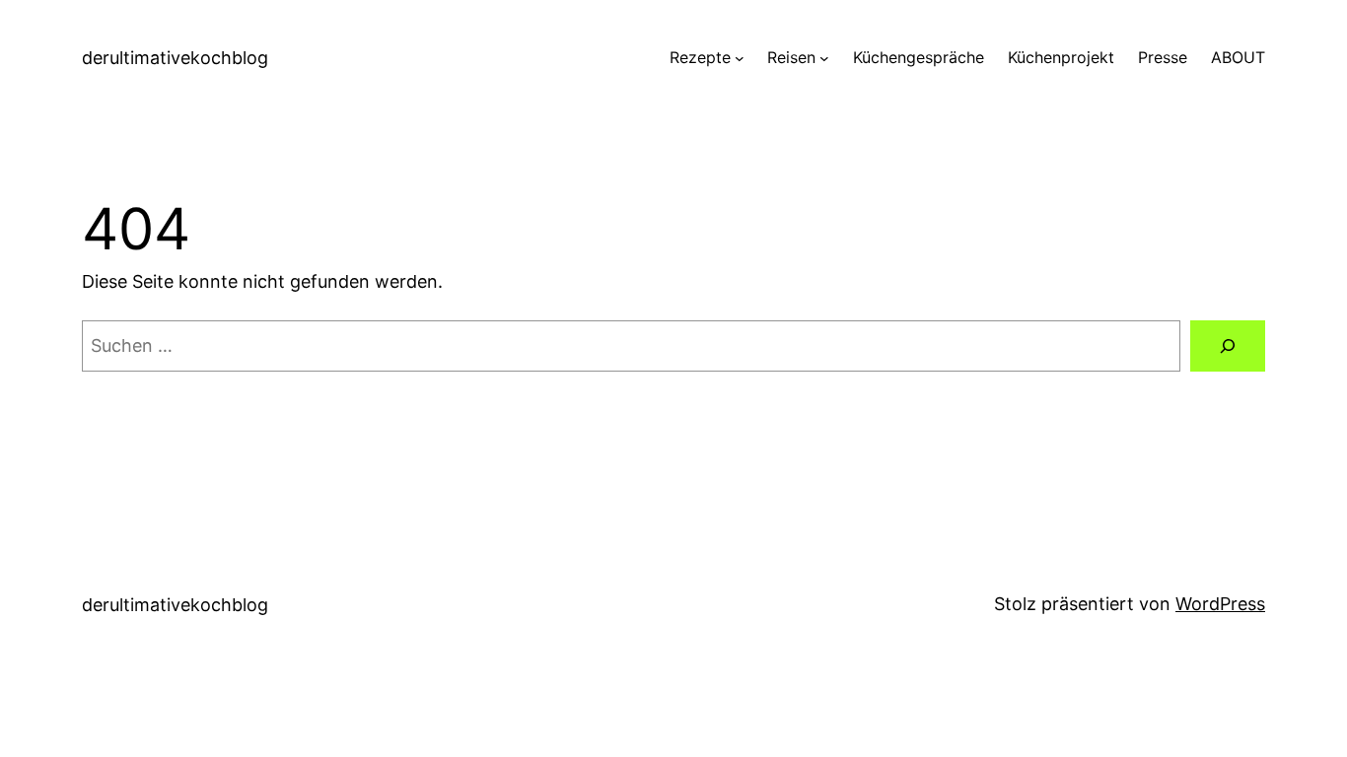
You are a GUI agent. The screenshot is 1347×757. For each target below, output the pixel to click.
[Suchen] (1227, 346)
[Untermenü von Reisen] (824, 58)
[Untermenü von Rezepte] (739, 58)
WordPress (1220, 603)
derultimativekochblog (175, 57)
